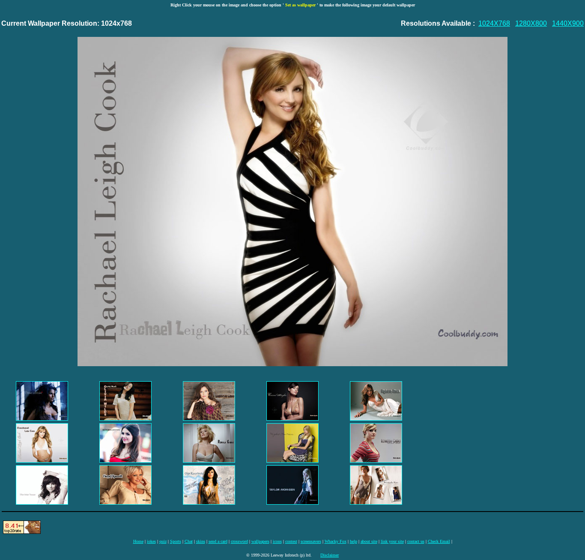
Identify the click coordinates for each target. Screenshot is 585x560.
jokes (151, 541)
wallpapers (260, 541)
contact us (415, 541)
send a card (218, 541)
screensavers (311, 541)
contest (291, 541)
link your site (392, 541)
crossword (239, 541)
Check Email (439, 541)
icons (277, 541)
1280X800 (531, 23)
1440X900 (568, 23)
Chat (189, 541)
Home (138, 541)
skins (200, 541)
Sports (175, 541)
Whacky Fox (335, 541)
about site (369, 541)
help (353, 541)
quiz (163, 541)
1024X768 (494, 23)
